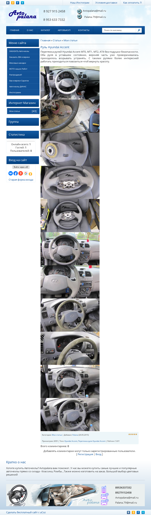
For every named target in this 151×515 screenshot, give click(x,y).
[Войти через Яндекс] (20, 173)
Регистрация (85, 454)
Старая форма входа (21, 179)
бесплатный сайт (27, 512)
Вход (98, 454)
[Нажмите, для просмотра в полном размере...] (70, 82)
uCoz (43, 512)
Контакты (83, 30)
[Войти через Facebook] (15, 173)
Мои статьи (14, 111)
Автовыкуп (64, 30)
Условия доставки (106, 2)
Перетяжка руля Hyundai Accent (91, 441)
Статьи (57, 40)
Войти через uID (21, 167)
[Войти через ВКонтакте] (10, 173)
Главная (14, 30)
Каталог (45, 30)
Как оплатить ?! (132, 2)
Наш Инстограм (79, 2)
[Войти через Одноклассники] (30, 174)
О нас (30, 30)
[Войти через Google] (25, 173)
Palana (75, 435)
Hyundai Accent (70, 441)
